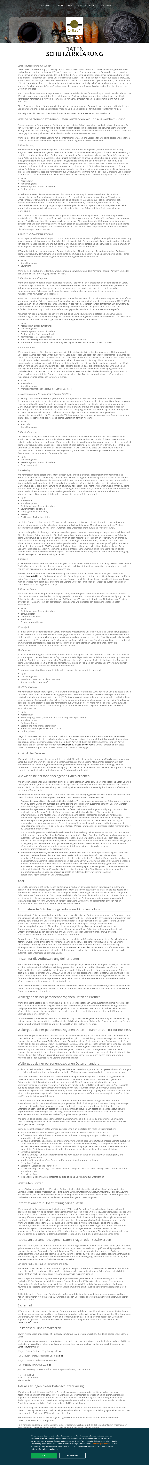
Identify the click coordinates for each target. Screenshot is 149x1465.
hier (116, 1154)
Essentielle (72, 1455)
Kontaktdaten (86, 5)
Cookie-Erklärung (34, 576)
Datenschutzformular (79, 947)
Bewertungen (66, 5)
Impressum (104, 5)
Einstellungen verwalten (102, 1444)
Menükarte (48, 5)
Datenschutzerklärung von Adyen (78, 744)
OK (44, 1455)
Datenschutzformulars (29, 1322)
